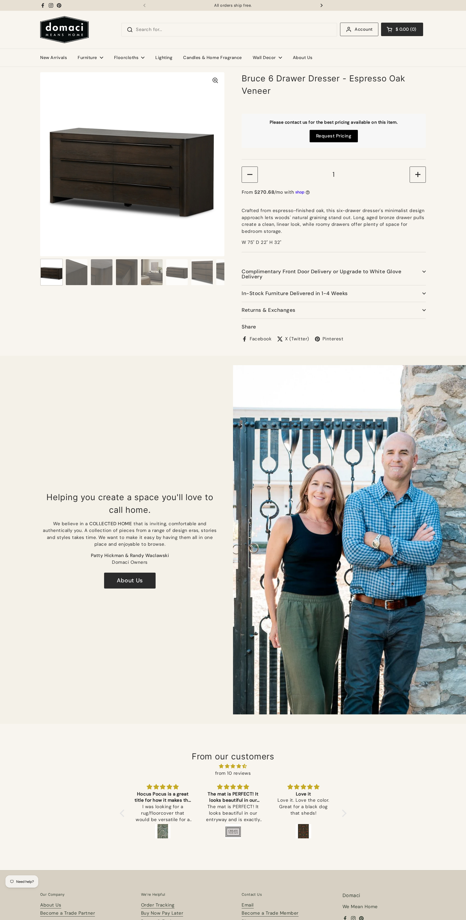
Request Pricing (334, 136)
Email (248, 905)
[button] (402, 29)
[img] (233, 766)
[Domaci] (64, 29)
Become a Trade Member (270, 913)
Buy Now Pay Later (162, 913)
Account (363, 29)
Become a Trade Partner (67, 913)
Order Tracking (157, 905)
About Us (130, 580)
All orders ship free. (233, 6)
